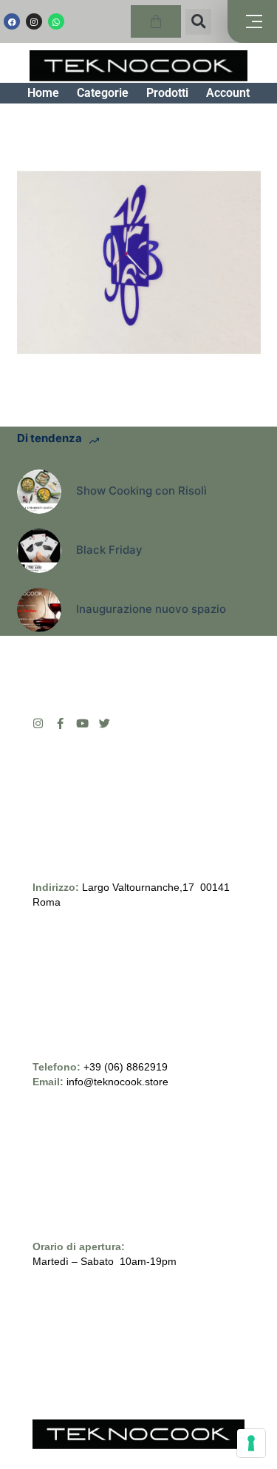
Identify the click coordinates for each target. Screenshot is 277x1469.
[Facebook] (12, 21)
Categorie (103, 93)
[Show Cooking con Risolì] (39, 491)
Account (228, 93)
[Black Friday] (39, 551)
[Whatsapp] (56, 21)
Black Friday (109, 550)
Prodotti (167, 93)
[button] (198, 22)
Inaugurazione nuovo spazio (151, 609)
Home (43, 93)
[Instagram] (34, 21)
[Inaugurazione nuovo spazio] (39, 610)
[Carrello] (156, 21)
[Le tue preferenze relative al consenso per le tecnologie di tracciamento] (251, 1443)
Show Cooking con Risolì (141, 491)
